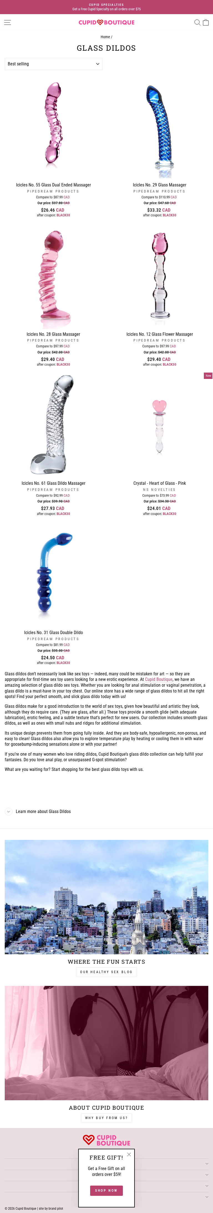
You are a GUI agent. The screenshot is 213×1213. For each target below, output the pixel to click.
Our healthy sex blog (106, 972)
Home (105, 37)
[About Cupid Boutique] (106, 1043)
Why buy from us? (106, 1118)
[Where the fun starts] (106, 897)
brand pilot (56, 1209)
